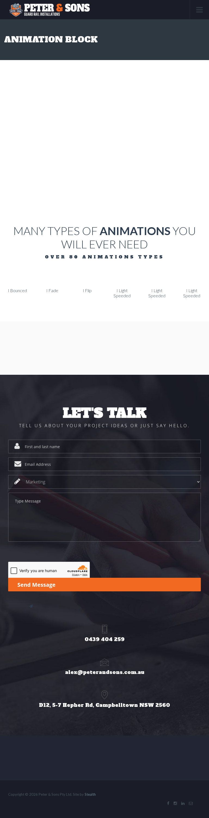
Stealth (90, 794)
